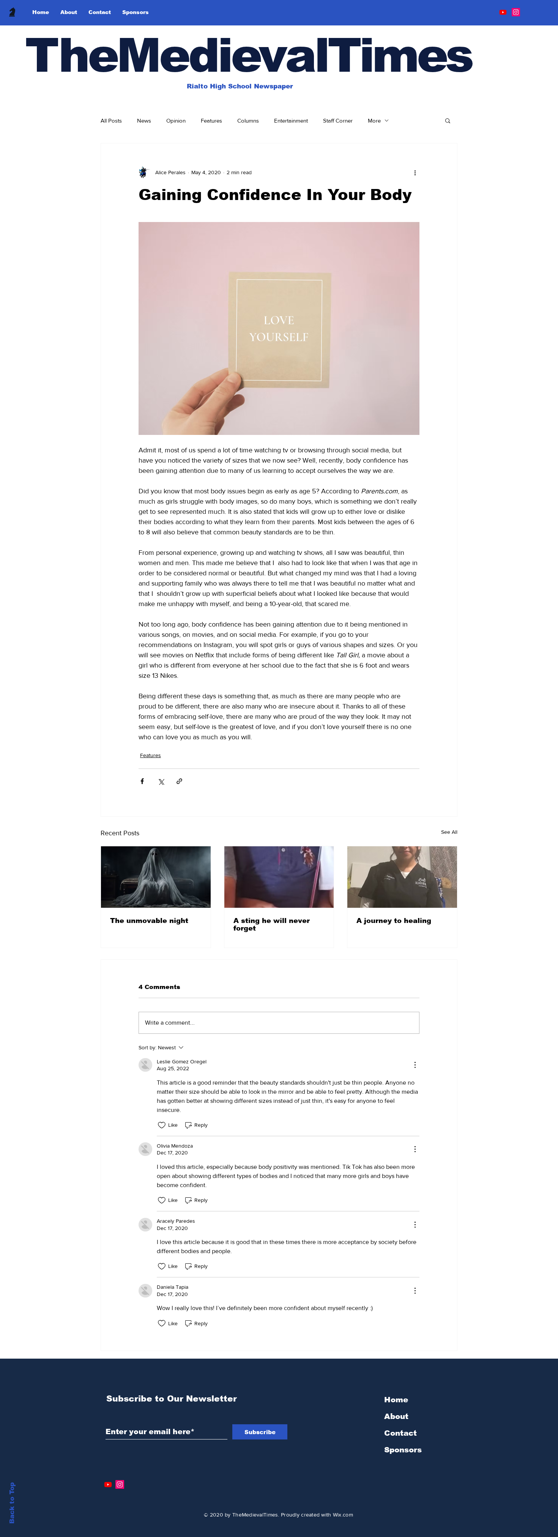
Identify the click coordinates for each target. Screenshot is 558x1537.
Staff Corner (338, 120)
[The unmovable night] (156, 877)
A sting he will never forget (271, 924)
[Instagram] (516, 12)
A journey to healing (393, 920)
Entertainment (291, 120)
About (396, 1416)
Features (211, 120)
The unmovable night (149, 920)
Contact (400, 1433)
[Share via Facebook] (142, 781)
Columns (248, 120)
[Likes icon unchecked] (162, 1125)
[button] (447, 120)
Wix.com (343, 1515)
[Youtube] (503, 12)
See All (449, 832)
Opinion (176, 120)
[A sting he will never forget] (279, 877)
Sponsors (403, 1450)
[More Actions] (414, 1064)
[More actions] (414, 172)
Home (396, 1399)
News (144, 120)
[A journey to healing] (402, 877)
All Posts (111, 120)
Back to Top (12, 1503)
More (374, 120)
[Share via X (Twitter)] (160, 781)
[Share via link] (179, 781)
